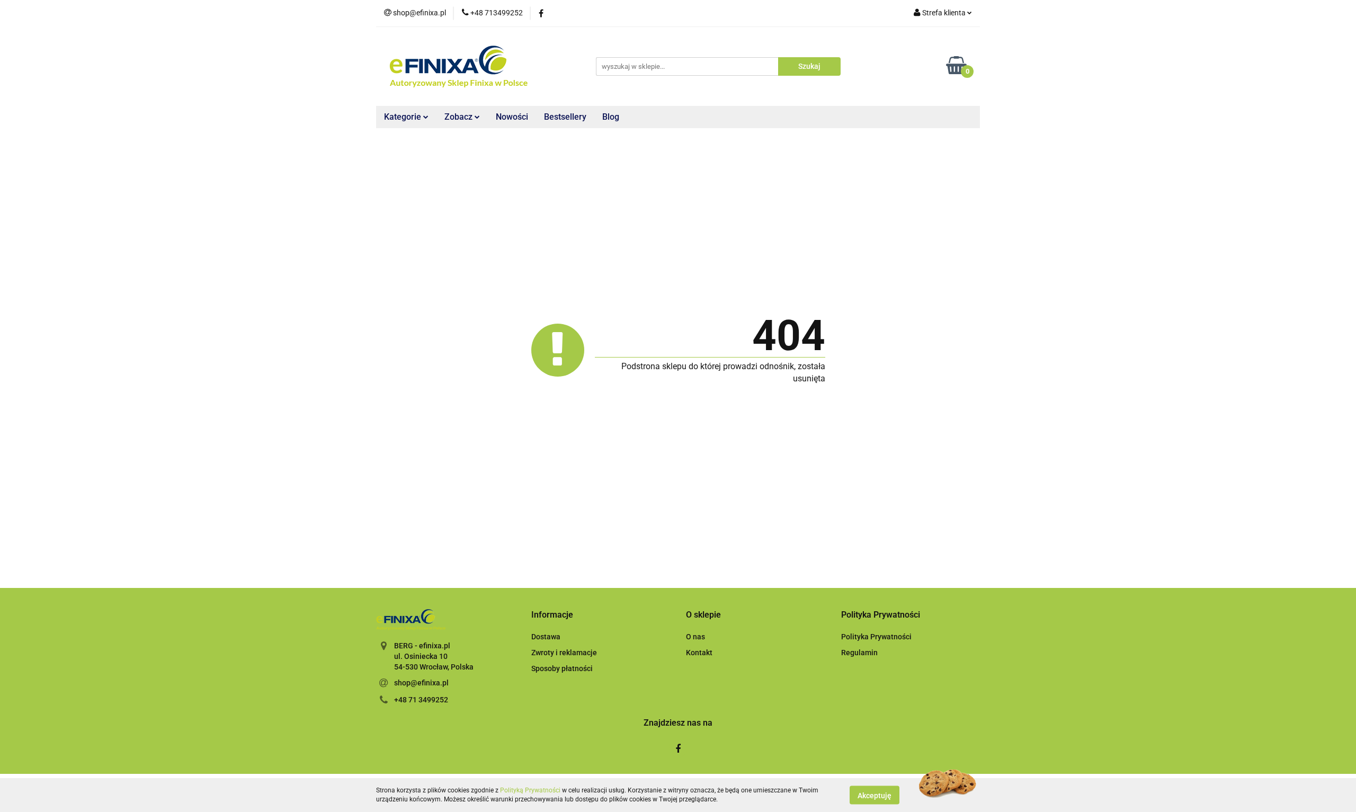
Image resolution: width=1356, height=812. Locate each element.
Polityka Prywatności (876, 636)
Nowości (512, 117)
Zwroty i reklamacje (564, 652)
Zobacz (459, 117)
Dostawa (545, 636)
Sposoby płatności (562, 668)
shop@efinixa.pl (421, 683)
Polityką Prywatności (530, 790)
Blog (610, 117)
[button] (552, 615)
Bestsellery (565, 117)
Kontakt (699, 652)
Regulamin (859, 652)
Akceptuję (874, 795)
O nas (695, 636)
